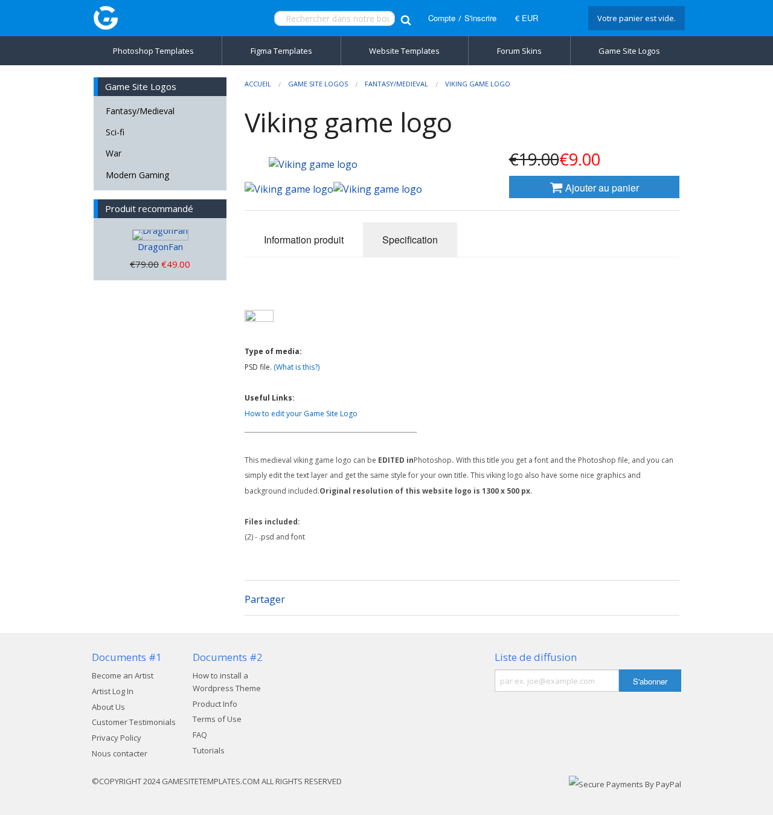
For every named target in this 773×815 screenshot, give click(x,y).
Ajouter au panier (601, 188)
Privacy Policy (116, 737)
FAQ (200, 734)
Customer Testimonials (134, 722)
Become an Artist (122, 675)
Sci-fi (115, 132)
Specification (410, 239)
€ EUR (526, 18)
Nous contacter (119, 753)
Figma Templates (281, 50)
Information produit (304, 239)
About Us (108, 706)
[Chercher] (405, 18)
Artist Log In (112, 691)
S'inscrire (480, 18)
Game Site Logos (629, 50)
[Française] (561, 18)
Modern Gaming (137, 175)
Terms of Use (217, 719)
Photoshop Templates (153, 50)
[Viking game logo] (289, 189)
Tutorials (209, 750)
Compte (441, 18)
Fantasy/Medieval (140, 111)
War (113, 153)
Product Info (215, 703)
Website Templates (404, 50)
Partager (265, 599)
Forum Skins (519, 50)
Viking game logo (477, 83)
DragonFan (160, 246)
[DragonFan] (160, 235)
